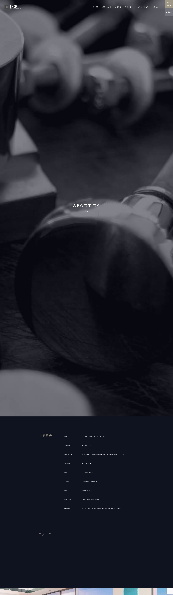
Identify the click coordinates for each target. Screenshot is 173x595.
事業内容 (128, 7)
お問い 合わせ (169, 4)
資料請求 (169, 12)
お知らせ (156, 7)
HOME (95, 7)
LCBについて (106, 7)
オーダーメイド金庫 (142, 7)
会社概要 (118, 7)
